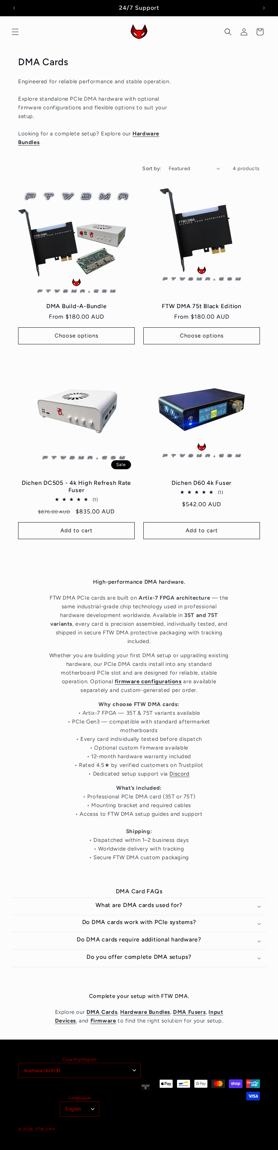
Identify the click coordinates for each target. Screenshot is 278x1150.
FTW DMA (45, 1129)
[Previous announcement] (14, 8)
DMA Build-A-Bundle (76, 306)
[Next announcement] (264, 8)
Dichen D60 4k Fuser (202, 482)
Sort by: (151, 168)
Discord (179, 774)
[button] (15, 32)
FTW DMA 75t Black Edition (201, 306)
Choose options (76, 335)
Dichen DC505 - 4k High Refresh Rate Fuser (76, 486)
